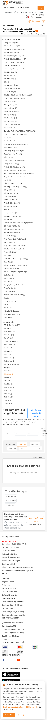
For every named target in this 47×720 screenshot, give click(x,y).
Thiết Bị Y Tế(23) (10, 101)
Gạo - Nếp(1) (8, 317)
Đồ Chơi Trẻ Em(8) (10, 147)
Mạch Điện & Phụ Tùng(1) (13, 314)
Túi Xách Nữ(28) (10, 92)
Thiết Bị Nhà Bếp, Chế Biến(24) (14, 98)
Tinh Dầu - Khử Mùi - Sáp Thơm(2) (16, 259)
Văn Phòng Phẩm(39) (11, 85)
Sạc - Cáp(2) (8, 262)
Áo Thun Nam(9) (10, 141)
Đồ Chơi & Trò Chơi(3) (12, 226)
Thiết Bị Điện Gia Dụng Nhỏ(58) (14, 69)
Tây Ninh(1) (8, 403)
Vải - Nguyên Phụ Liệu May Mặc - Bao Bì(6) (19, 173)
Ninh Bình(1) (8, 397)
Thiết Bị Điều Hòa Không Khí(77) (15, 59)
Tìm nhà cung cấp (36, 413)
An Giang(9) (8, 348)
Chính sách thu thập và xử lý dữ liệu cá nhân (20, 707)
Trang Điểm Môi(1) (10, 291)
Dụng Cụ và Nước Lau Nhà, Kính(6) (16, 170)
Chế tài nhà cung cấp (9, 595)
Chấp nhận (9, 715)
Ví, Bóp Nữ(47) (9, 75)
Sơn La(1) (7, 400)
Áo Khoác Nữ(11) (10, 128)
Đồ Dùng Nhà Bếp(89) (11, 52)
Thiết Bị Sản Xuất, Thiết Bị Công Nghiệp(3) (18, 223)
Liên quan (22, 444)
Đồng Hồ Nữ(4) (9, 190)
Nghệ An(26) (8, 338)
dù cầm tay (10, 505)
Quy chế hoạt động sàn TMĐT (13, 623)
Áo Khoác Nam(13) (10, 121)
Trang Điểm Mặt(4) (10, 196)
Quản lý (21, 715)
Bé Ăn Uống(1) (9, 278)
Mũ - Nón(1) (8, 282)
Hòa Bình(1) (8, 384)
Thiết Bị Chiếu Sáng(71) (12, 65)
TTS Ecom (5, 639)
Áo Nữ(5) (7, 180)
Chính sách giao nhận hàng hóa (13, 615)
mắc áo (16, 12)
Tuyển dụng (6, 585)
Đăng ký (39, 17)
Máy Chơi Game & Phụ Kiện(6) (14, 177)
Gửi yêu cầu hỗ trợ (8, 551)
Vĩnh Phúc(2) (8, 371)
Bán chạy (12, 448)
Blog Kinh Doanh (8, 582)
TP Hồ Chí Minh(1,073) (12, 325)
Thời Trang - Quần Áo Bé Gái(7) (15, 160)
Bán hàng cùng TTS (37, 21)
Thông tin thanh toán (9, 592)
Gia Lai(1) (7, 380)
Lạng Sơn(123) (9, 331)
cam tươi (41, 12)
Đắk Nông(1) (8, 377)
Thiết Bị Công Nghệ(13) (12, 124)
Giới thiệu (5, 578)
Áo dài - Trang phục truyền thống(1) (16, 272)
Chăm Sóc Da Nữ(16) (11, 111)
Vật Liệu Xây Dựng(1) (11, 311)
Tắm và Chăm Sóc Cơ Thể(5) (14, 183)
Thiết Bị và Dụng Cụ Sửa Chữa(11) (16, 134)
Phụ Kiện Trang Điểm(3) (12, 216)
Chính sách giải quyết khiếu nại (13, 612)
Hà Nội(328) (8, 328)
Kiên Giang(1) (9, 387)
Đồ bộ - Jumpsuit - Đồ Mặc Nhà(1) (15, 265)
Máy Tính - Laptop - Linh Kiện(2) (15, 245)
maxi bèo (32, 12)
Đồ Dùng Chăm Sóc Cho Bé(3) (14, 229)
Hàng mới (34, 444)
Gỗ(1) (6, 304)
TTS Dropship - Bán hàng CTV (13, 629)
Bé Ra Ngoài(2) (9, 242)
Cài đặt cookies (7, 608)
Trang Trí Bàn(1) (10, 288)
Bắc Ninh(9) (8, 351)
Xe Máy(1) (8, 308)
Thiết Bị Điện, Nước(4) (12, 203)
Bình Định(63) (9, 335)
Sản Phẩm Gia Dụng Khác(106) (14, 49)
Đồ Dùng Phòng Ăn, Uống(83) (14, 56)
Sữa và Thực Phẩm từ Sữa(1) (14, 295)
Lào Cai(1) (7, 390)
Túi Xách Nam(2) (10, 236)
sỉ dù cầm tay (11, 496)
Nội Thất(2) (8, 255)
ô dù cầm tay (11, 501)
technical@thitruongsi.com (23, 571)
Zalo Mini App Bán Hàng (10, 636)
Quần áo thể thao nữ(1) (12, 268)
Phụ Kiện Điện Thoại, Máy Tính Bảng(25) (18, 95)
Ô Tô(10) (7, 137)
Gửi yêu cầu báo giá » (36, 519)
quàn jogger (7, 12)
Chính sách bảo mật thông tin (12, 605)
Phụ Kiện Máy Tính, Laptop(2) (14, 249)
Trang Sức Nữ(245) (11, 43)
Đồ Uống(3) (8, 219)
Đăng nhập (40, 15)
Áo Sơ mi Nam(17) (10, 108)
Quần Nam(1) (8, 275)
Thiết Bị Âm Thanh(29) (12, 88)
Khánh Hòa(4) (9, 358)
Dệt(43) (6, 82)
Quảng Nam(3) (9, 361)
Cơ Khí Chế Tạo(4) (10, 206)
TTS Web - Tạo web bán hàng (13, 633)
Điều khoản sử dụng (9, 588)
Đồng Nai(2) (8, 367)
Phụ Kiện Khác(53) (10, 72)
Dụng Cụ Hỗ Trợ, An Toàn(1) (14, 285)
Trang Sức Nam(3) (10, 213)
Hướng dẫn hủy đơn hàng (11, 557)
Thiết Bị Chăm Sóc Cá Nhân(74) (15, 62)
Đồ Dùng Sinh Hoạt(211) (12, 46)
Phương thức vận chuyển (11, 561)
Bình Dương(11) (9, 345)
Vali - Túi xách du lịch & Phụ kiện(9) (16, 144)
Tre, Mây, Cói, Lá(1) (11, 301)
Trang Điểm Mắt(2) (10, 252)
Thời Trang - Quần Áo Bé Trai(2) (15, 239)
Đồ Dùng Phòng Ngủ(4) (12, 193)
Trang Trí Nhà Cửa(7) (11, 164)
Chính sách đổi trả (8, 564)
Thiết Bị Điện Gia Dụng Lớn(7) (14, 167)
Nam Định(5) (8, 354)
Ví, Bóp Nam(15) (10, 115)
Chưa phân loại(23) (10, 105)
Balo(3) (6, 210)
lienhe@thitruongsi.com (24, 567)
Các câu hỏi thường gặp (10, 547)
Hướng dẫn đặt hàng (9, 554)
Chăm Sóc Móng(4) (10, 200)
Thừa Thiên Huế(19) (11, 341)
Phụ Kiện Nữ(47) (10, 79)
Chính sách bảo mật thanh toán (13, 602)
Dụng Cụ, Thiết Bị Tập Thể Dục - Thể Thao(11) (19, 131)
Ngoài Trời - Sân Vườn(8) (13, 154)
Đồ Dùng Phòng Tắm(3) (12, 232)
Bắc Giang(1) (8, 374)
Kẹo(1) (6, 298)
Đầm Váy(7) (8, 157)
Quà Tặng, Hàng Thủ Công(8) (14, 151)
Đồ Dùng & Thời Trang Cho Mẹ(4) (15, 187)
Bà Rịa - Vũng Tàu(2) (11, 364)
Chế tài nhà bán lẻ (8, 598)
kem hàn (24, 12)
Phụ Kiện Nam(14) (10, 118)
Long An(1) (8, 394)
